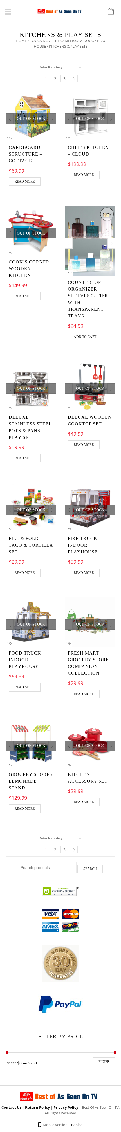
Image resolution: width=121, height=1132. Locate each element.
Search (90, 869)
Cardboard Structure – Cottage (25, 154)
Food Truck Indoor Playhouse (25, 660)
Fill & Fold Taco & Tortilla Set (31, 545)
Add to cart (85, 337)
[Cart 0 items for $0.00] (108, 11)
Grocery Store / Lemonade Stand (31, 781)
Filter (103, 1062)
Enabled (76, 1124)
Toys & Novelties (46, 40)
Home (21, 40)
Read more (25, 182)
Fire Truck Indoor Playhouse (83, 545)
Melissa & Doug (79, 40)
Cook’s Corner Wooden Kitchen (29, 268)
